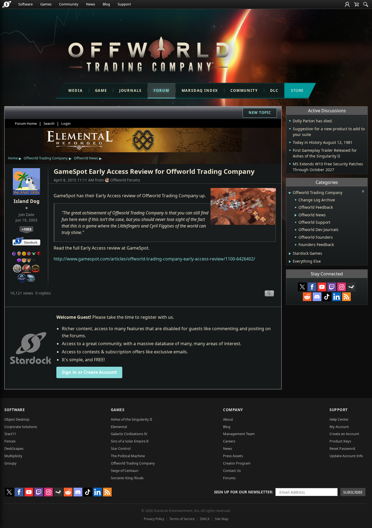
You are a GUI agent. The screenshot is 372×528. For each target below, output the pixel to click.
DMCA (205, 519)
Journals (130, 90)
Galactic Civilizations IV (129, 433)
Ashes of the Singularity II (131, 419)
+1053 (26, 229)
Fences (10, 441)
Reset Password (342, 448)
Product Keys (340, 441)
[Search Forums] (366, 4)
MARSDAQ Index (200, 90)
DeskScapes (13, 448)
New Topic (260, 112)
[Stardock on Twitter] (302, 287)
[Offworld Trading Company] (148, 53)
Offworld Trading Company (46, 158)
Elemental (119, 426)
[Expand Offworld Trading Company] (289, 193)
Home (13, 158)
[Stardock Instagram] (341, 287)
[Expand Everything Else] (290, 261)
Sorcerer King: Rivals (127, 477)
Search (49, 123)
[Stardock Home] (6, 4)
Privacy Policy (154, 519)
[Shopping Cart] (356, 4)
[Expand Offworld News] (296, 215)
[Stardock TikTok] (327, 297)
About (228, 419)
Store (297, 90)
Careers (229, 441)
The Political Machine (128, 455)
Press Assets (233, 455)
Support (124, 4)
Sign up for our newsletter (243, 491)
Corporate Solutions (20, 426)
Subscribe (353, 492)
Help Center (339, 419)
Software (25, 4)
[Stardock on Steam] (351, 287)
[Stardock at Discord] (317, 297)
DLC (274, 90)
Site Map (221, 519)
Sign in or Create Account (89, 372)
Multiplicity (13, 455)
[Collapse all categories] (363, 191)
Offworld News (86, 158)
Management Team (239, 433)
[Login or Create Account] (347, 4)
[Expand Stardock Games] (290, 253)
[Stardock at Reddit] (307, 297)
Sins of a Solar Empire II (129, 441)
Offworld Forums (125, 180)
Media (75, 90)
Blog (106, 4)
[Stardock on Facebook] (312, 287)
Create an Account (344, 433)
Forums (229, 477)
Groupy (10, 463)
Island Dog (26, 201)
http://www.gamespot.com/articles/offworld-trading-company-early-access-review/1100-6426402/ (154, 259)
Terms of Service (182, 519)
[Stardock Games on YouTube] (322, 287)
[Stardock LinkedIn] (336, 297)
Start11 (10, 433)
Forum (161, 90)
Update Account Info (346, 455)
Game (101, 90)
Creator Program (237, 463)
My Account (339, 426)
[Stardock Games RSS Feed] (346, 297)
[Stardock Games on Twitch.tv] (332, 287)
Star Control (120, 448)
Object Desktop (16, 419)
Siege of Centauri (124, 470)
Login (66, 123)
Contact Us (232, 470)
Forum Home (26, 123)
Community (68, 4)
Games (45, 4)
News (90, 4)
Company (233, 409)
